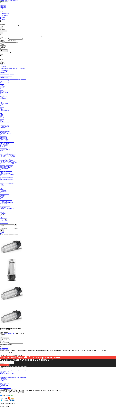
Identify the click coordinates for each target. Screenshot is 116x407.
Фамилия (2, 41)
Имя (1, 43)
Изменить (3, 46)
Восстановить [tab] (3, 22)
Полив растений (4, 379)
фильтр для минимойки (9, 333)
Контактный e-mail (4, 38)
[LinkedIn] (6, 395)
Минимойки (3, 368)
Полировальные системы (6, 374)
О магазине (2, 215)
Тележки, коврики (4, 376)
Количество (2, 334)
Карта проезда (3, 218)
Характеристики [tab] (4, 348)
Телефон (2, 40)
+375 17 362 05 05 (3, 7)
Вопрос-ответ (3, 213)
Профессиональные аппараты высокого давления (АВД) (13, 369)
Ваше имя (2, 341)
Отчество (2, 44)
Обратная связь (3, 217)
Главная (2, 232)
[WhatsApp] (12, 395)
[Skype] (10, 395)
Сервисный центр (4, 223)
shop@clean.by (3, 8)
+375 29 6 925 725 (3, 6)
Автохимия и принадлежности (7, 373)
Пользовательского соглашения (19, 366)
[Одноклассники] (2, 395)
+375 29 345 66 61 (3, 5)
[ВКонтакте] (1, 395)
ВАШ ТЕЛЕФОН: (4, 342)
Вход (2, 28)
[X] (4, 395)
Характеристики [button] (4, 349)
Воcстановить (4, 31)
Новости (2, 212)
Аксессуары (3, 372)
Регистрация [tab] (3, 21)
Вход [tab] (1, 20)
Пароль (2, 26)
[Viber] (8, 395)
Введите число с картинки (6, 344)
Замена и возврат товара (5, 221)
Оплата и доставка (4, 220)
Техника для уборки (4, 371)
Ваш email (2, 24)
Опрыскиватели (3, 378)
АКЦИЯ (2, 380)
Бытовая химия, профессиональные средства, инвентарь (13, 377)
